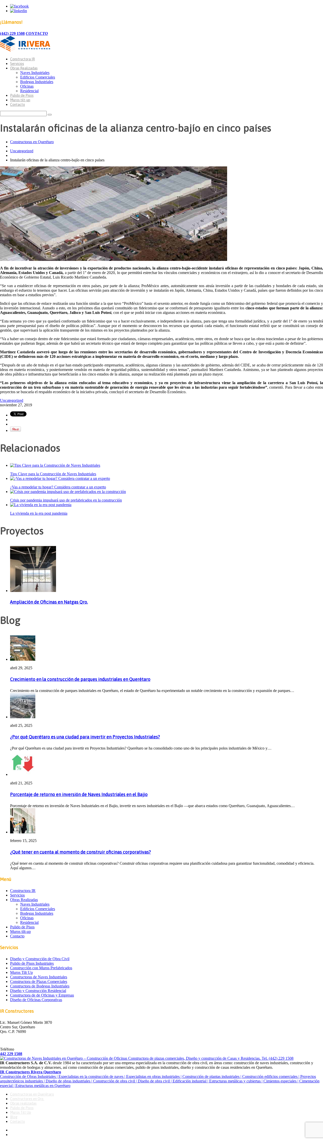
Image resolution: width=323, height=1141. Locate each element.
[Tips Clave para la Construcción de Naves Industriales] (55, 465)
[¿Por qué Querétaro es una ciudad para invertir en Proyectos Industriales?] (22, 717)
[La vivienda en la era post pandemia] (40, 505)
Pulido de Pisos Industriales (32, 963)
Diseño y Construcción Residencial (38, 990)
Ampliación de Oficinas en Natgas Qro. (49, 602)
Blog (13, 1117)
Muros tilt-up (20, 100)
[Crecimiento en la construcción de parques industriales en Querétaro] (22, 659)
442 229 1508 (11, 1054)
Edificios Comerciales (37, 77)
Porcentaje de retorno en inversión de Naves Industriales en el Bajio (79, 794)
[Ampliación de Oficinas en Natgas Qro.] (33, 590)
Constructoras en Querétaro (32, 142)
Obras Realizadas (24, 68)
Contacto (17, 105)
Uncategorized (21, 151)
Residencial (29, 91)
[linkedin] (18, 11)
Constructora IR (22, 59)
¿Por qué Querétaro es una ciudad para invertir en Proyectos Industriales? (85, 736)
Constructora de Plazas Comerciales (38, 981)
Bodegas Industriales (36, 82)
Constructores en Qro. (27, 1099)
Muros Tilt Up (21, 972)
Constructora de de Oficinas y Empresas (42, 995)
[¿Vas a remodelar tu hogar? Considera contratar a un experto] (60, 478)
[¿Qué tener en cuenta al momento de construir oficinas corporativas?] (22, 832)
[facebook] (19, 6)
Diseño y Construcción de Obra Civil (39, 959)
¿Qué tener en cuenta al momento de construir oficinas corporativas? (80, 852)
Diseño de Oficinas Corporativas (36, 1000)
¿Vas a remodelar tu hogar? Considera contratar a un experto (58, 487)
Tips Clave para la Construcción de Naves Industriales (53, 474)
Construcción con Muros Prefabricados (41, 968)
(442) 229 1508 (12, 33)
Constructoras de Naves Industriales (38, 977)
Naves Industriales (34, 72)
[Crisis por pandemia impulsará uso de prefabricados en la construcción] (68, 491)
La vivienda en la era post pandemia (38, 513)
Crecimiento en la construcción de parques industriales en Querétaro (80, 679)
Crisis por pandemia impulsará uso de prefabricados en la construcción (66, 500)
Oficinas (27, 86)
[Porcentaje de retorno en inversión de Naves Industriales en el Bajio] (22, 774)
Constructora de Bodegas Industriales (39, 986)
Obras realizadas (23, 1103)
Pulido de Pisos (22, 95)
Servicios (17, 64)
